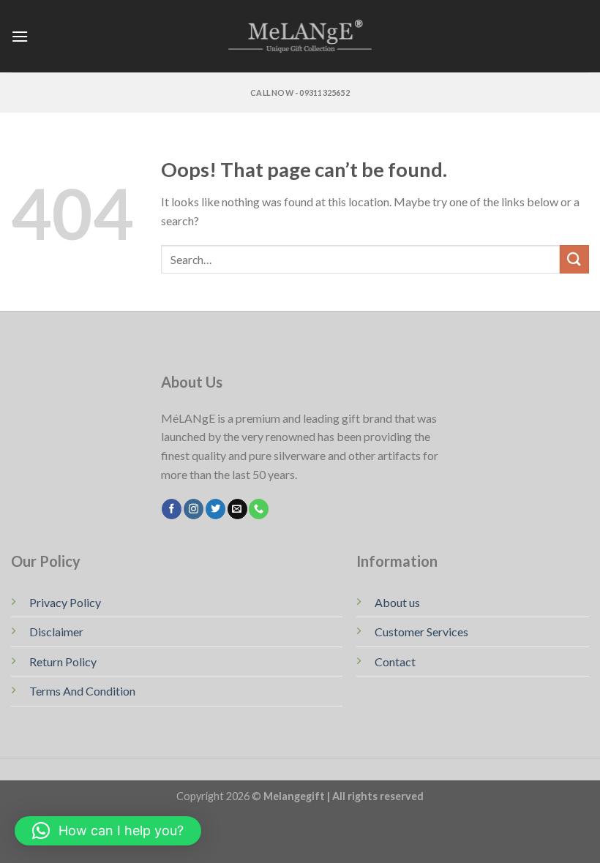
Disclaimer (56, 631)
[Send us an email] (237, 509)
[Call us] (259, 509)
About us (397, 602)
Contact (395, 661)
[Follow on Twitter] (215, 509)
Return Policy (63, 661)
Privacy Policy (65, 602)
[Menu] (20, 36)
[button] (108, 830)
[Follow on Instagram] (193, 509)
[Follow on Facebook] (171, 509)
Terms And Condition (82, 691)
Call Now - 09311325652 (300, 92)
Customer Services (421, 631)
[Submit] (574, 259)
